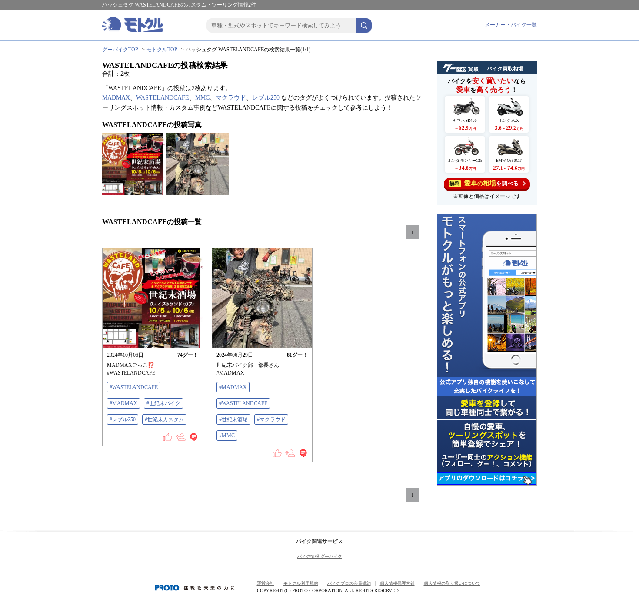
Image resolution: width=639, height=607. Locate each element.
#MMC (227, 436)
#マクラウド (271, 419)
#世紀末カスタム (164, 419)
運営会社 (265, 583)
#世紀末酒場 (233, 419)
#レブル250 (123, 419)
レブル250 (266, 97)
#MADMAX (123, 403)
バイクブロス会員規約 (349, 583)
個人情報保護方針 (397, 583)
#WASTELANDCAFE (134, 387)
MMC (202, 97)
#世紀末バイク (163, 403)
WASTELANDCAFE (162, 97)
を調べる (484, 183)
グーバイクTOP (120, 50)
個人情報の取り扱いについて (452, 583)
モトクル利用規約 (300, 583)
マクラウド (231, 97)
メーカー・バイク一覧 (511, 25)
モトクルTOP (161, 50)
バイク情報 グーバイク (319, 556)
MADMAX (116, 97)
